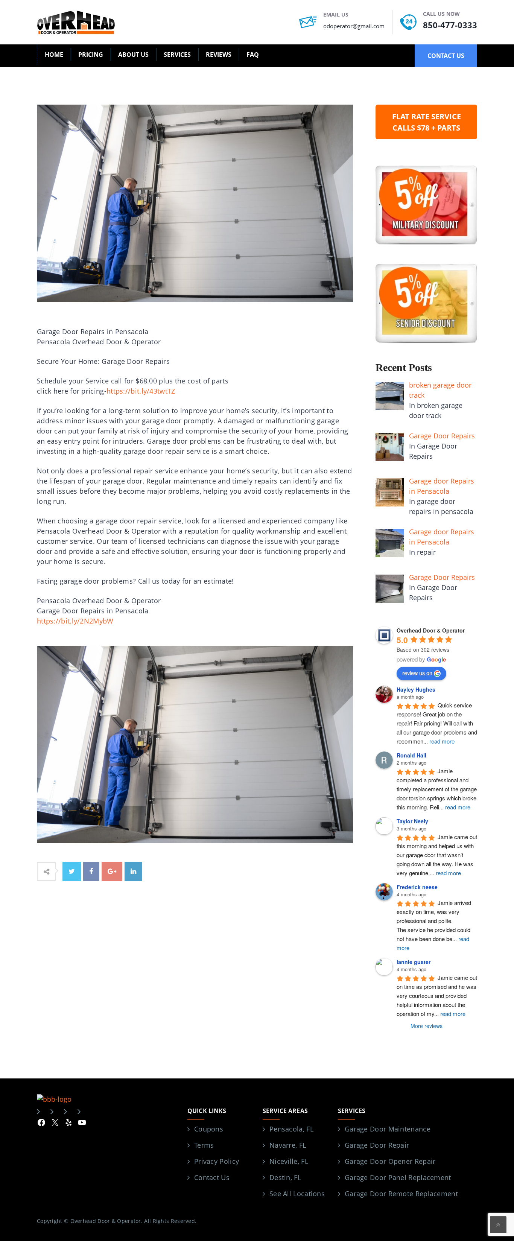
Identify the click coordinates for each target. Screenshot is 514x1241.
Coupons (208, 1128)
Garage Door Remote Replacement (401, 1193)
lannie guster (413, 962)
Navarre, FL (287, 1145)
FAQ (252, 54)
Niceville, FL (288, 1161)
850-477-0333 (450, 24)
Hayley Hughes (416, 689)
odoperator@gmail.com (354, 26)
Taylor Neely (412, 821)
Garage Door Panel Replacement (398, 1177)
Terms (204, 1145)
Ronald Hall (411, 755)
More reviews (427, 1026)
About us (133, 54)
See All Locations (297, 1193)
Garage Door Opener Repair (390, 1161)
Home (54, 54)
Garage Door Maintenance (387, 1128)
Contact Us (212, 1177)
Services (177, 54)
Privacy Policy (216, 1161)
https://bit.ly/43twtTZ (140, 390)
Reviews (218, 54)
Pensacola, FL (291, 1128)
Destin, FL (285, 1177)
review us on (417, 673)
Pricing (90, 54)
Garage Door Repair (377, 1145)
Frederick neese (417, 887)
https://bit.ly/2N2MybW (75, 620)
